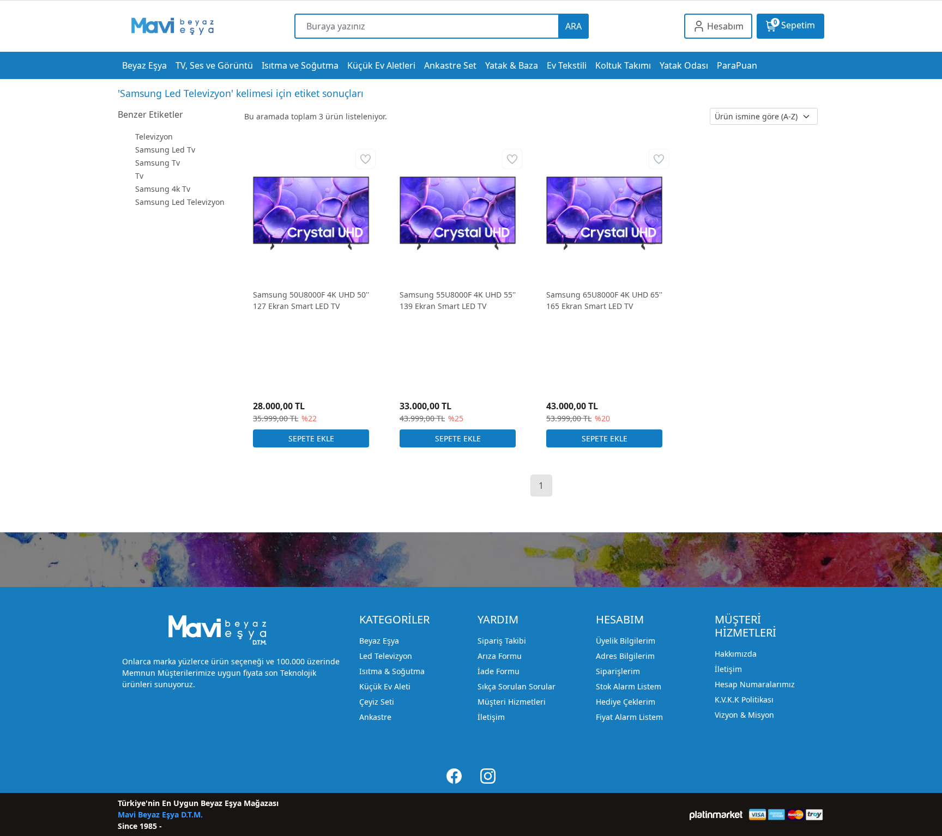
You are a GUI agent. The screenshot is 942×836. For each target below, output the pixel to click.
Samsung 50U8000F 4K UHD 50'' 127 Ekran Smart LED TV (311, 300)
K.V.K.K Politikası (744, 699)
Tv (139, 176)
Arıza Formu (500, 656)
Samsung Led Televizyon (180, 202)
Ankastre (375, 717)
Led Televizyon (385, 656)
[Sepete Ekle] (311, 438)
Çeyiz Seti (376, 701)
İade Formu (499, 671)
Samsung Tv (157, 162)
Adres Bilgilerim (625, 656)
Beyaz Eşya (379, 640)
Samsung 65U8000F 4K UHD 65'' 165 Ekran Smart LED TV (604, 300)
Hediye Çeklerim (625, 701)
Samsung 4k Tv (162, 189)
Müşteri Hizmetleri (512, 701)
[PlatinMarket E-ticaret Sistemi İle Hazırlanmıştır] (716, 814)
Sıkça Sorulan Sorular (516, 686)
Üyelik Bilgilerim (625, 640)
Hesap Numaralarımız (755, 684)
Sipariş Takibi (502, 640)
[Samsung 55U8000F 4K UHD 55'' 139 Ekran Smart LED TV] (457, 212)
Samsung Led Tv (165, 149)
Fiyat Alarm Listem (629, 717)
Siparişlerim (618, 671)
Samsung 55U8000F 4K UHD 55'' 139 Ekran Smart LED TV (458, 300)
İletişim (491, 717)
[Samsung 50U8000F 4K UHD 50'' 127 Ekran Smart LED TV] (311, 212)
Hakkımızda (736, 654)
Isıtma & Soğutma (392, 671)
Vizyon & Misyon (744, 715)
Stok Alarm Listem (628, 686)
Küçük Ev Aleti (384, 686)
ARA (573, 26)
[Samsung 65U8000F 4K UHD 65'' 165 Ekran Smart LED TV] (604, 212)
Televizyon (154, 136)
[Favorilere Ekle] (365, 158)
